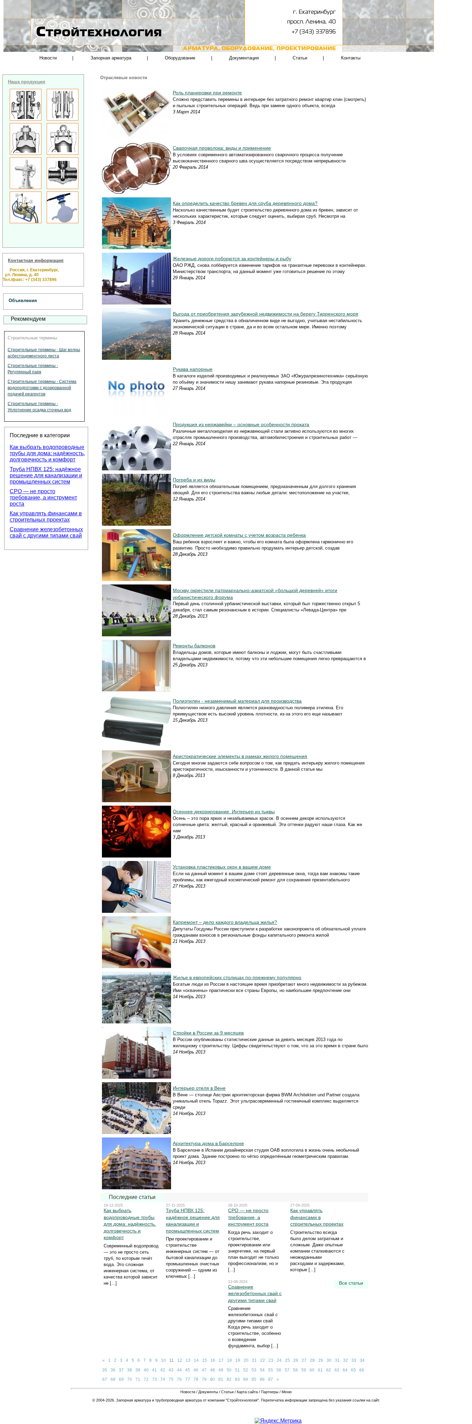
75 (171, 1379)
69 (121, 1379)
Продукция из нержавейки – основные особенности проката (241, 424)
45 (187, 1370)
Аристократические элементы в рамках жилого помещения (240, 756)
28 (312, 1360)
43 (171, 1370)
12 (179, 1360)
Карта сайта (247, 1392)
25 (287, 1360)
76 (179, 1379)
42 (162, 1370)
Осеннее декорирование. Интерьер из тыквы (224, 811)
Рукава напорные (193, 369)
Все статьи (351, 1283)
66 (361, 1370)
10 (163, 1360)
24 (279, 1360)
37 (121, 1370)
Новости (48, 57)
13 (188, 1360)
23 (270, 1360)
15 (204, 1360)
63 (336, 1370)
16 (212, 1360)
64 (345, 1370)
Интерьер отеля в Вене (199, 1088)
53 (254, 1370)
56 (278, 1370)
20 (246, 1360)
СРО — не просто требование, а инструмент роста (43, 497)
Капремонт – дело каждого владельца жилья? (225, 922)
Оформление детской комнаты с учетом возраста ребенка (239, 535)
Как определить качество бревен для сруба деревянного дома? (245, 203)
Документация (244, 57)
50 (229, 1370)
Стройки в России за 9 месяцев (208, 1033)
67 (104, 1379)
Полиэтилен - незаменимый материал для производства (237, 701)
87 (270, 1379)
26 (295, 1360)
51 (237, 1370)
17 (221, 1360)
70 (129, 1379)
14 (196, 1360)
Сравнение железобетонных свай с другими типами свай (46, 532)
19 (237, 1360)
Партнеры (270, 1392)
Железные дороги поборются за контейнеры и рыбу (232, 258)
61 (320, 1370)
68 (113, 1379)
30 (329, 1360)
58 (295, 1370)
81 (220, 1379)
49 (220, 1370)
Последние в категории (40, 435)
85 (254, 1379)
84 (245, 1379)
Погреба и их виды (194, 480)
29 (320, 1360)
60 (312, 1370)
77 (187, 1379)
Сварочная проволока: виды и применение (222, 148)
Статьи (300, 57)
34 (362, 1360)
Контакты (350, 57)
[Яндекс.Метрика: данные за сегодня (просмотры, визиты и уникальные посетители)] (278, 1421)
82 (229, 1379)
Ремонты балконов (194, 645)
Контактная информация (36, 260)
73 (154, 1379)
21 (254, 1360)
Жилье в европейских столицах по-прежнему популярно (237, 977)
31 (337, 1360)
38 (129, 1370)
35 (104, 1370)
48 (212, 1370)
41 (154, 1370)
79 (204, 1379)
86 (262, 1379)
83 (237, 1379)
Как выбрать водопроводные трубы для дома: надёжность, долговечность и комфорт (47, 453)
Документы (208, 1392)
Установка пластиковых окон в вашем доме (222, 867)
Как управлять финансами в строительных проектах (46, 516)
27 (304, 1360)
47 (204, 1370)
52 (245, 1370)
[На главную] (77, 45)
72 (146, 1379)
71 (137, 1379)
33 (353, 1360)
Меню (287, 1392)
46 (195, 1370)
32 (345, 1360)
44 (179, 1370)
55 (270, 1370)
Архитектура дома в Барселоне (208, 1143)
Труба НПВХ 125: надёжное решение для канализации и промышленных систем (46, 475)
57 (287, 1370)
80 (212, 1379)
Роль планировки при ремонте (207, 92)
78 (195, 1379)
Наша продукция (26, 81)
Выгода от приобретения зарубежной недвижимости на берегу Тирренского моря (265, 314)
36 (113, 1370)
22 (262, 1360)
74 (162, 1379)
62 (328, 1370)
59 (303, 1370)
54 (262, 1370)
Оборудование (180, 57)
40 (146, 1370)
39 (137, 1370)
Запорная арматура (111, 57)
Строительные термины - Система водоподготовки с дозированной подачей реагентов (42, 387)
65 (353, 1370)
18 (229, 1360)
